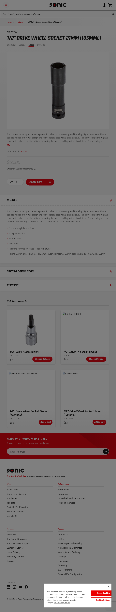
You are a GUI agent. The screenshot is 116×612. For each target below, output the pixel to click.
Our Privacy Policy (62, 603)
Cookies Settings (103, 600)
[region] (77, 595)
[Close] (108, 587)
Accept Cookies (103, 593)
